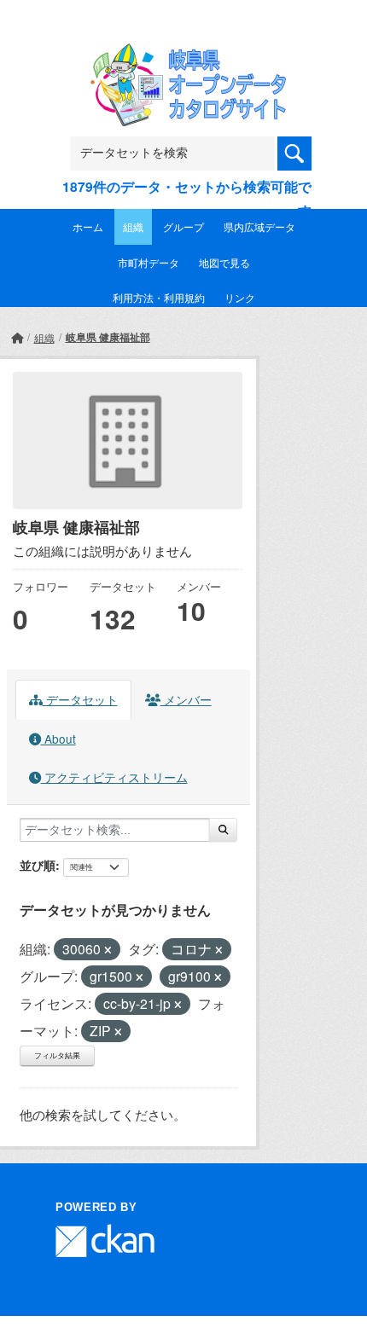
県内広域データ (259, 226)
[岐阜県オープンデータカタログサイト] (183, 55)
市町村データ (148, 262)
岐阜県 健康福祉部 (108, 337)
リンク (239, 297)
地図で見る (224, 262)
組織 (133, 226)
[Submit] (223, 830)
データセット (80, 699)
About (58, 738)
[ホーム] (17, 337)
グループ (183, 226)
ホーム (88, 226)
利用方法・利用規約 (159, 297)
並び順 (37, 864)
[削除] (108, 950)
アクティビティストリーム (114, 776)
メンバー (186, 699)
